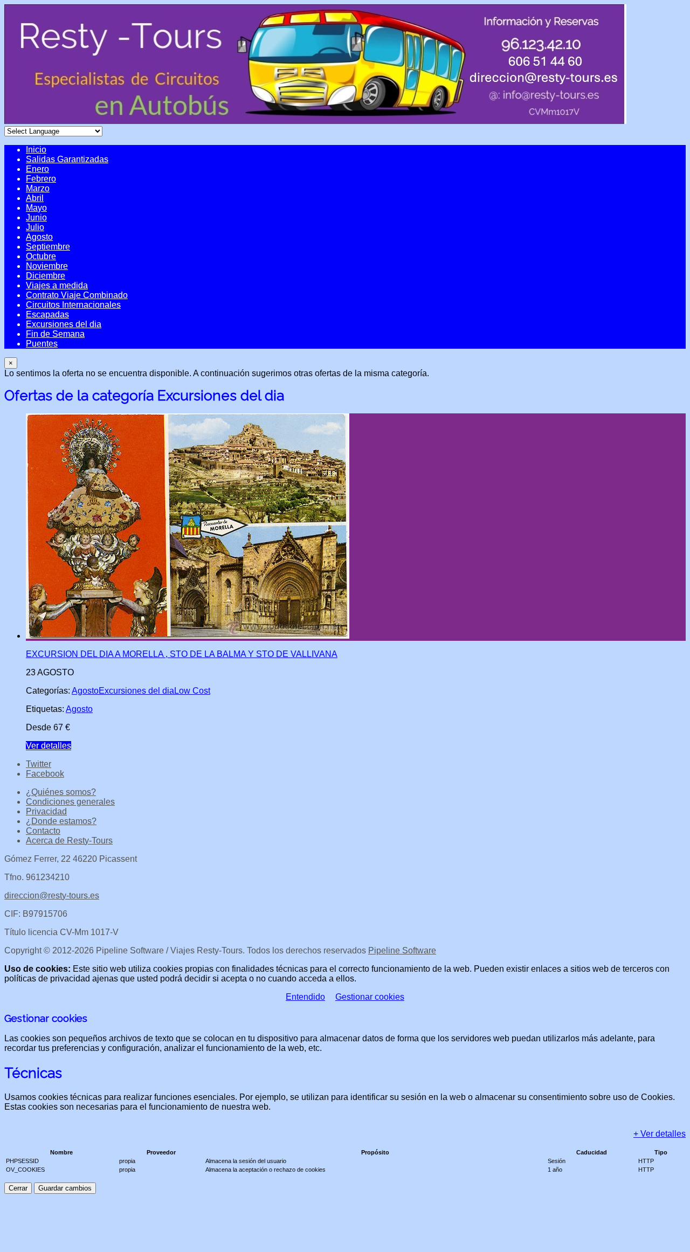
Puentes (42, 343)
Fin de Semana (55, 333)
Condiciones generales (70, 801)
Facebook (45, 773)
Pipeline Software (402, 950)
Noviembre (47, 266)
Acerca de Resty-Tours (69, 840)
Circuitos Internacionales (73, 304)
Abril (35, 198)
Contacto (43, 830)
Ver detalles (48, 745)
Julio (35, 227)
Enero (37, 169)
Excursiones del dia (63, 324)
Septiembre (48, 246)
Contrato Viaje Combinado (77, 295)
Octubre (41, 256)
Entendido (305, 996)
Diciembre (45, 275)
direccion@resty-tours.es (51, 895)
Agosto (39, 236)
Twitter (38, 764)
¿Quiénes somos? (61, 792)
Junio (36, 217)
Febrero (41, 178)
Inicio (36, 149)
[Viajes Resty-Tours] (315, 121)
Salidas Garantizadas (67, 159)
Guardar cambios (65, 1188)
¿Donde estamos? (61, 821)
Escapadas (47, 314)
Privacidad (46, 811)
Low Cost (192, 690)
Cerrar (18, 1188)
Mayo (36, 207)
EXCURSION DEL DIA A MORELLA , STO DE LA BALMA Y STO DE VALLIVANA (181, 654)
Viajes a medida (57, 285)
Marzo (38, 188)
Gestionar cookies (369, 996)
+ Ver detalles (659, 1133)
